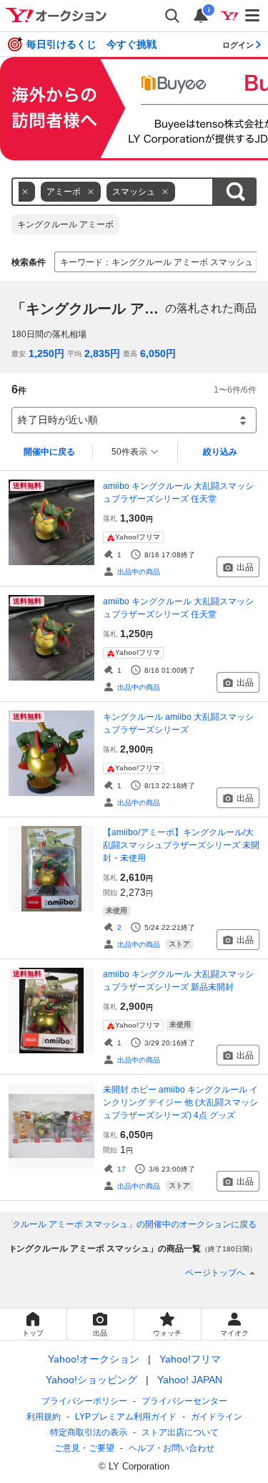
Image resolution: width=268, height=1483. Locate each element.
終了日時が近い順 (58, 419)
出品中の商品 (138, 572)
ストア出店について (180, 1432)
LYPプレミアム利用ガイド (126, 1417)
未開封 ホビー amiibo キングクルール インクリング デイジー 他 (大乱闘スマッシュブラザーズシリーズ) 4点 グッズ (180, 1102)
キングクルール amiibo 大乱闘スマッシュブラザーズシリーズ (178, 723)
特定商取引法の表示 (88, 1432)
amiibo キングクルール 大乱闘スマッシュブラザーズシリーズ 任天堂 (178, 492)
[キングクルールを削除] (25, 192)
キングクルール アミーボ (65, 224)
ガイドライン (216, 1417)
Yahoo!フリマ (190, 1359)
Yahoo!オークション (93, 1359)
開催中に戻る (49, 452)
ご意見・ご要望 (84, 1448)
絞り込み (220, 452)
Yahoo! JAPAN (189, 1379)
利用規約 (43, 1417)
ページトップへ (215, 1273)
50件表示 (129, 452)
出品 (245, 567)
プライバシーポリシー (84, 1401)
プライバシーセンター (184, 1401)
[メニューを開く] (253, 16)
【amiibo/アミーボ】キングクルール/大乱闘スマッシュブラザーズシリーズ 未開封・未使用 (181, 845)
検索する (235, 191)
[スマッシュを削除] (165, 192)
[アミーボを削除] (91, 192)
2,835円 (102, 353)
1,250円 (46, 353)
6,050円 (158, 353)
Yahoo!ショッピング (91, 1379)
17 (121, 1169)
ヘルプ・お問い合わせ (171, 1448)
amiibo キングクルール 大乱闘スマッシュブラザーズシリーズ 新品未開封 (178, 980)
